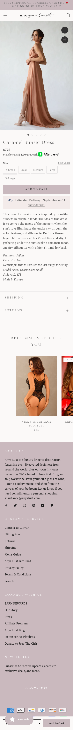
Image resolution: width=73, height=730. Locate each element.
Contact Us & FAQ (17, 528)
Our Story (11, 610)
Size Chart (64, 162)
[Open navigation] (5, 15)
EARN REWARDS (16, 603)
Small (24, 170)
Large (52, 170)
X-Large (10, 178)
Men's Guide (13, 554)
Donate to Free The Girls (21, 643)
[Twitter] (15, 505)
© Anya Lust (37, 688)
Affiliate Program (16, 623)
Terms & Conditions (18, 574)
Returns (13, 310)
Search (9, 581)
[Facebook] (6, 505)
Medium (38, 170)
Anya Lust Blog (15, 630)
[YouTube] (42, 505)
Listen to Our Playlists (20, 637)
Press (8, 617)
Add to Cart (56, 723)
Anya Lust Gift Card (18, 561)
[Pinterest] (33, 505)
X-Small (10, 170)
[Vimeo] (51, 505)
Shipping (14, 297)
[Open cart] (67, 15)
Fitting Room (13, 534)
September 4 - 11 (54, 200)
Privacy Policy (14, 568)
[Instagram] (24, 505)
